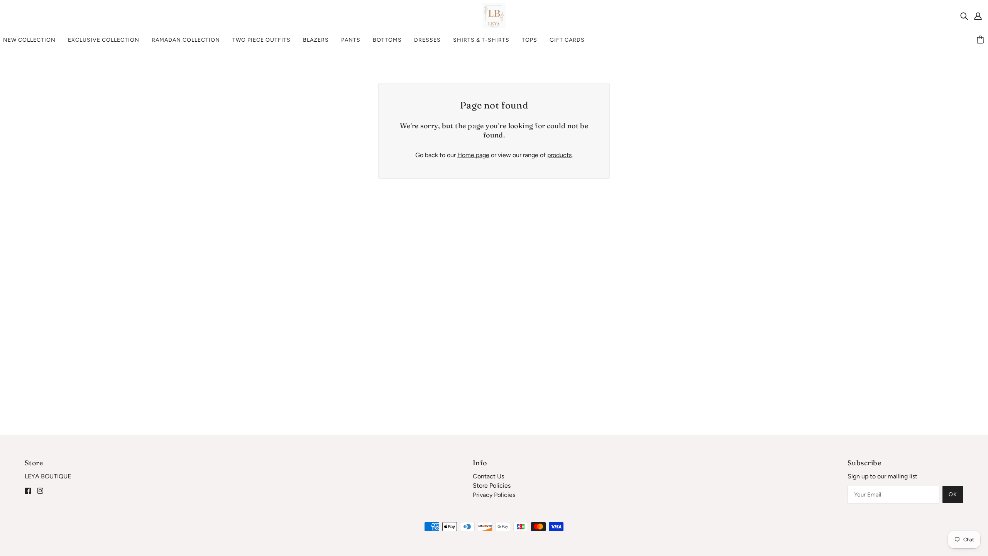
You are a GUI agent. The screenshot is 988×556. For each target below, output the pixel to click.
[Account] (978, 16)
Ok (953, 494)
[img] (964, 16)
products (559, 155)
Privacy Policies (494, 494)
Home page (473, 155)
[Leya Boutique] (494, 15)
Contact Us (488, 476)
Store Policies (492, 485)
